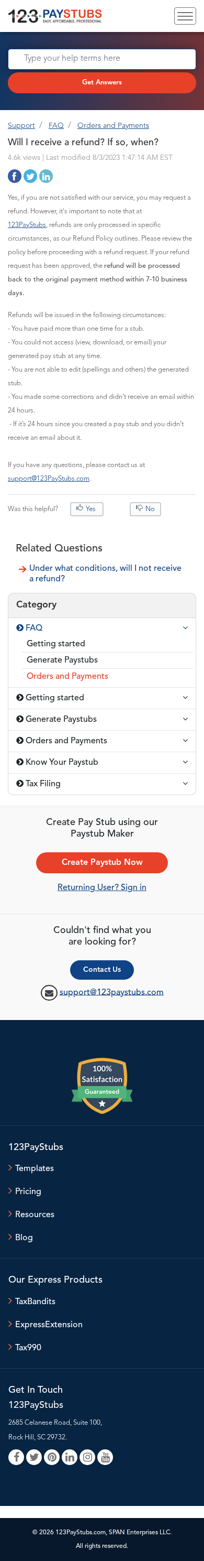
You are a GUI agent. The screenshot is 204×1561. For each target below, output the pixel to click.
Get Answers (102, 82)
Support (21, 125)
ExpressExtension (49, 1325)
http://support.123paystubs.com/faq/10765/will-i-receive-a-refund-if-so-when (14, 176)
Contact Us (102, 969)
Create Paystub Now (102, 863)
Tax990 (28, 1348)
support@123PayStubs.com (48, 478)
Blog (24, 1238)
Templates (34, 1169)
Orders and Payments (113, 125)
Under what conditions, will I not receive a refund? (105, 574)
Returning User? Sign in (102, 888)
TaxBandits (35, 1302)
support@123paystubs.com (112, 992)
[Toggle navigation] (185, 16)
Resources (34, 1215)
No (149, 509)
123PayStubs (27, 225)
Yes (90, 509)
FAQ (56, 125)
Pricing (28, 1192)
